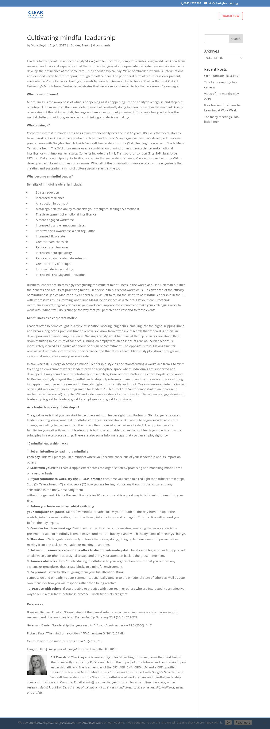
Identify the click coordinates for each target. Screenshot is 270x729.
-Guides (74, 45)
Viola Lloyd (38, 45)
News (86, 45)
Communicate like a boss (221, 76)
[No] (265, 723)
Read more (243, 722)
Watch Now (231, 16)
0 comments (102, 45)
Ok (228, 722)
